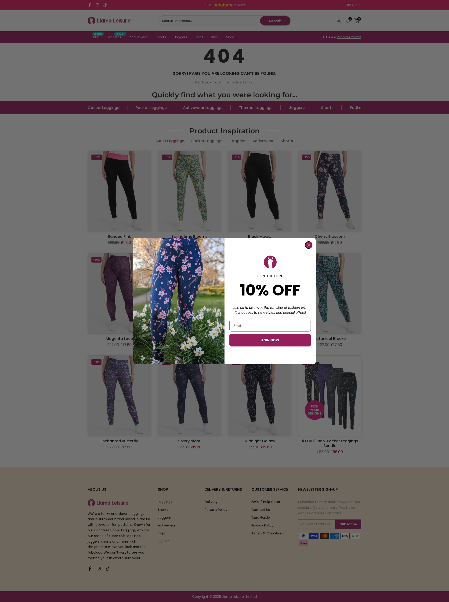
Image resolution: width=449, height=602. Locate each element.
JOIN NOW (270, 340)
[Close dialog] (308, 245)
